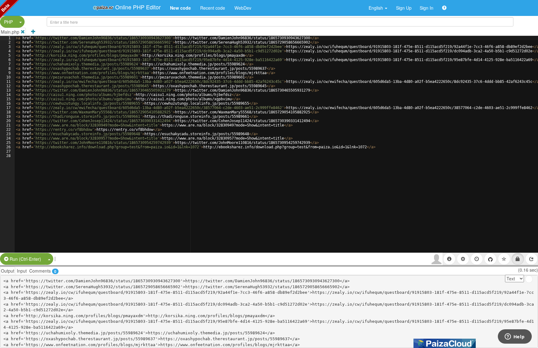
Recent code (212, 8)
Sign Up (404, 8)
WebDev (242, 8)
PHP (8, 22)
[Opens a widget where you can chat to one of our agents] (515, 337)
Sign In (426, 8)
